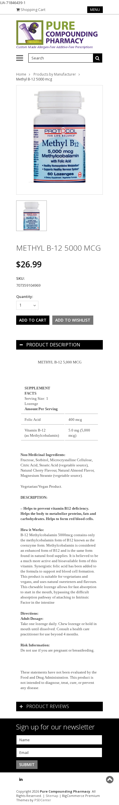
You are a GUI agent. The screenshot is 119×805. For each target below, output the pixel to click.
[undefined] (59, 139)
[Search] (97, 58)
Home (21, 74)
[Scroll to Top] (110, 779)
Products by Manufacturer (55, 74)
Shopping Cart (33, 9)
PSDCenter (42, 800)
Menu (95, 9)
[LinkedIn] (21, 779)
